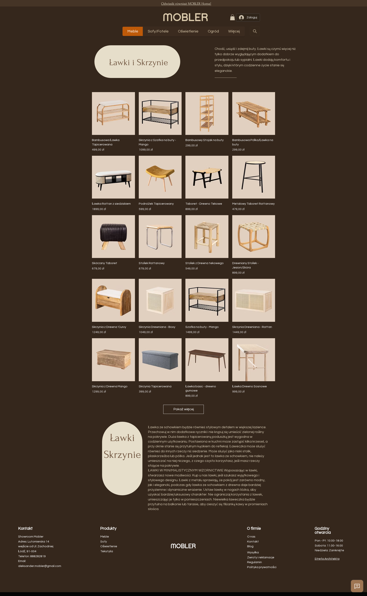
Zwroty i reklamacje (260, 557)
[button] (232, 17)
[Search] (255, 31)
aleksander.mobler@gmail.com (39, 566)
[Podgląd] (113, 113)
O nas (251, 536)
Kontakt (253, 541)
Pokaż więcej (183, 409)
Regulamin (254, 562)
